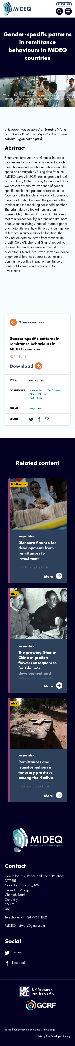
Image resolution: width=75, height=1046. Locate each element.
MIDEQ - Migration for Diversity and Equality (17, 9)
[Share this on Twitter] (31, 419)
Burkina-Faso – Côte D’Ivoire (44, 390)
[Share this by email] (47, 419)
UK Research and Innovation (37, 991)
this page (50, 1029)
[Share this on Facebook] (39, 419)
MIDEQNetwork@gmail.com (25, 925)
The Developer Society (58, 1036)
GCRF (41, 1005)
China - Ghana (37, 394)
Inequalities (35, 408)
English (64, 4)
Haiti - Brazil (35, 398)
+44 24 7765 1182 (34, 917)
